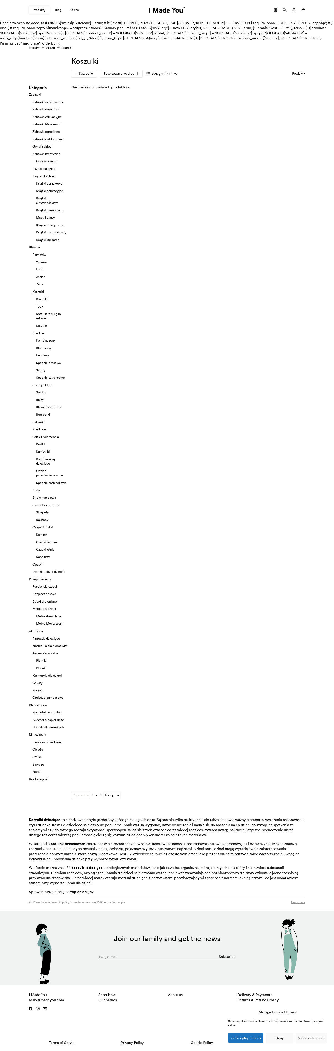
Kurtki (40, 444)
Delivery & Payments (254, 994)
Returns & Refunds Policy (258, 1000)
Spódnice (39, 429)
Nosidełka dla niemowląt (49, 646)
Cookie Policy (202, 1042)
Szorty (40, 370)
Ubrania (50, 47)
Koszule (41, 326)
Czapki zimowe (47, 542)
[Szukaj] (284, 10)
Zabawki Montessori (46, 124)
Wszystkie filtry (164, 73)
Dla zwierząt (37, 735)
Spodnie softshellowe (51, 483)
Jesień (40, 277)
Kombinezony (46, 340)
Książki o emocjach (49, 210)
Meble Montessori (49, 623)
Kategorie (86, 73)
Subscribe (227, 956)
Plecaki (41, 668)
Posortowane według (119, 73)
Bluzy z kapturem (48, 407)
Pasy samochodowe (46, 742)
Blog (58, 10)
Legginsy (42, 355)
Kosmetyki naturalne (47, 712)
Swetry (41, 392)
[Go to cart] (302, 10)
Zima (39, 284)
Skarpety (42, 512)
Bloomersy (43, 348)
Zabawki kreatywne (46, 154)
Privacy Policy (132, 1042)
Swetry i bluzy (42, 385)
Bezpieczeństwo (44, 594)
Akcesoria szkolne (45, 653)
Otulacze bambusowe (48, 698)
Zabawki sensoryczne (47, 102)
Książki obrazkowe (49, 183)
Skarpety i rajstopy (45, 505)
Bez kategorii (38, 779)
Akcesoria (36, 631)
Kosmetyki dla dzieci (47, 675)
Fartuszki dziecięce (46, 638)
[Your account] (294, 10)
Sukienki (38, 422)
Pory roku (39, 255)
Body (36, 490)
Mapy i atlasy (45, 217)
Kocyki (37, 690)
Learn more (298, 902)
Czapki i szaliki (42, 527)
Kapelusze (43, 557)
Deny (280, 1038)
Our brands (107, 1000)
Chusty (37, 683)
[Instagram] (38, 1008)
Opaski (37, 564)
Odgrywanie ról (47, 161)
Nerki (36, 772)
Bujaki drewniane (44, 601)
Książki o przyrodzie (50, 225)
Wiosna (41, 262)
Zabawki (35, 95)
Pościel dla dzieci (44, 586)
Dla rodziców (38, 705)
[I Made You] (167, 10)
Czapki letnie (45, 549)
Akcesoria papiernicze (48, 720)
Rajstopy (42, 520)
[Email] (45, 1009)
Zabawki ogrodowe (46, 132)
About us (175, 994)
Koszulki (38, 292)
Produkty (39, 10)
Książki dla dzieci (44, 176)
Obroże (37, 749)
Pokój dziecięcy (40, 579)
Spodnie (38, 333)
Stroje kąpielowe (44, 497)
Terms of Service (63, 1042)
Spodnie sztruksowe (50, 377)
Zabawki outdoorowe (47, 139)
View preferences (311, 1038)
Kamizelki (43, 452)
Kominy (41, 535)
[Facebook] (31, 1008)
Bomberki (43, 415)
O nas (74, 10)
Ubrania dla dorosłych (48, 727)
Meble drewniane (48, 616)
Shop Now (107, 994)
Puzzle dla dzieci (44, 169)
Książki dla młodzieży (51, 232)
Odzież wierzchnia (45, 437)
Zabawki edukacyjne (47, 117)
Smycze (38, 764)
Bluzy (40, 400)
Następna (112, 795)
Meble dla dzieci (44, 609)
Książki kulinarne (48, 240)
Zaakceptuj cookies (246, 1038)
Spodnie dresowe (48, 363)
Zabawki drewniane (46, 109)
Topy (39, 306)
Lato (39, 269)
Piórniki (41, 660)
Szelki (36, 757)
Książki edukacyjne (49, 191)
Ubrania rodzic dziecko (48, 572)
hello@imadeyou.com (46, 1000)
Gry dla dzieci (42, 146)
